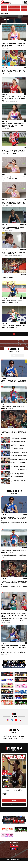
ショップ (17, 9)
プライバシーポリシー (17, 852)
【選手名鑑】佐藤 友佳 (7, 277)
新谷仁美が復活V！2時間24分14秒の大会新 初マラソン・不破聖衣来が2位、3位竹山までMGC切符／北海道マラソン (18, 454)
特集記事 (10, 6)
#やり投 (3, 230)
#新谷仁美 (2, 654)
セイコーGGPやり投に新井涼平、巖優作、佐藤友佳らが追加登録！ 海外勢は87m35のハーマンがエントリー (13, 72)
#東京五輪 (6, 255)
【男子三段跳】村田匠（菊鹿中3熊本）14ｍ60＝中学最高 (18, 481)
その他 (24, 9)
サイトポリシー (19, 854)
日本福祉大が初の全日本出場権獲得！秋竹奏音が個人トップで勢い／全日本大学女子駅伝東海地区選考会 (13, 382)
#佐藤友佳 (3, 48)
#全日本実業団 (4, 128)
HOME (2, 13)
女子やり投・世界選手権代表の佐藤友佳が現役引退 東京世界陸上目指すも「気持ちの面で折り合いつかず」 (14, 45)
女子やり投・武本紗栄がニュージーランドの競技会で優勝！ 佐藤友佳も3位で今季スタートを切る (13, 98)
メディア (10, 9)
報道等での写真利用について (9, 854)
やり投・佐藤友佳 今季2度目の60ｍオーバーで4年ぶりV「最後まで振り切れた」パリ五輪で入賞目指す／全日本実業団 (14, 125)
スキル (4, 9)
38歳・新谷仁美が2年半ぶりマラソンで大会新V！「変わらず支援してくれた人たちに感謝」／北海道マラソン (18, 447)
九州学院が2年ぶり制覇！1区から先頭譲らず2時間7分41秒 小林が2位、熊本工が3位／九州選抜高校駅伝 (14, 433)
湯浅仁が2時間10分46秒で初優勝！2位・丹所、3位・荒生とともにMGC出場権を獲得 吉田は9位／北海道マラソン (18, 461)
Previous (3, 665)
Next (25, 665)
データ (24, 6)
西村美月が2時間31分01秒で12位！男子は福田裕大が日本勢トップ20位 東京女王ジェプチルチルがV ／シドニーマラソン (18, 468)
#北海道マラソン (3, 622)
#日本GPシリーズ (19, 255)
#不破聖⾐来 (8, 622)
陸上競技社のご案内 (8, 852)
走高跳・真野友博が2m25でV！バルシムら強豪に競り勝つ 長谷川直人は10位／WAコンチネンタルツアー (18, 475)
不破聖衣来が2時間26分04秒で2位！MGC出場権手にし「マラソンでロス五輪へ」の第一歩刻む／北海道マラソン (18, 440)
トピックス (17, 6)
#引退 (7, 48)
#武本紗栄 (7, 101)
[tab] (7, 355)
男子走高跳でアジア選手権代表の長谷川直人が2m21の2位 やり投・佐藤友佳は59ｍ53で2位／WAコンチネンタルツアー (13, 152)
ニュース (4, 6)
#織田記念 (10, 230)
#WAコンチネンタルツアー (13, 101)
